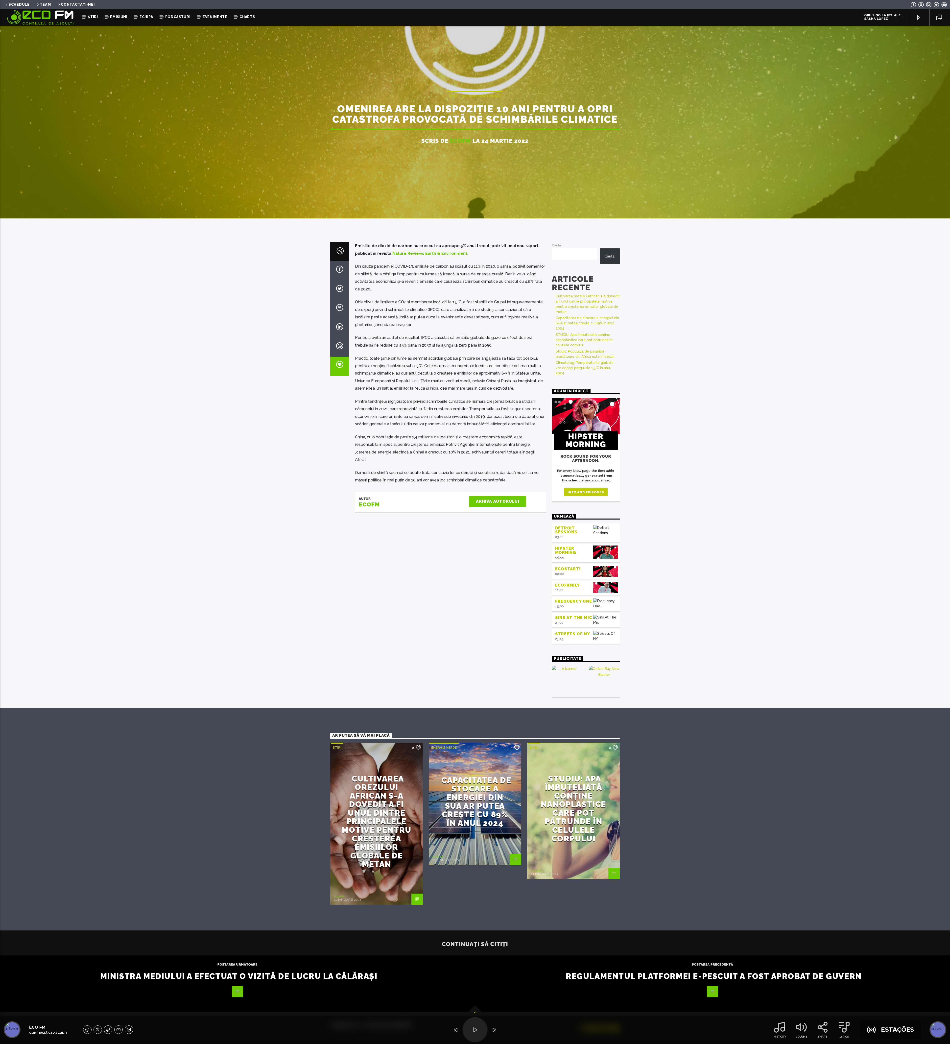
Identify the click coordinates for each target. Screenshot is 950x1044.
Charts (247, 17)
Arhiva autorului (497, 501)
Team (45, 4)
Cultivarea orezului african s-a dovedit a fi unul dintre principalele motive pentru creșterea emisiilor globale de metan (376, 821)
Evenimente (215, 17)
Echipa (146, 17)
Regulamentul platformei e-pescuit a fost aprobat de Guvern (714, 976)
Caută (556, 245)
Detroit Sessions (566, 530)
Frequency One (573, 601)
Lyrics (844, 1036)
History (780, 1036)
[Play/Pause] (475, 1029)
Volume (801, 1036)
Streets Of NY (572, 634)
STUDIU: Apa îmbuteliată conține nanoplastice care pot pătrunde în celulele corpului (584, 340)
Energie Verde (444, 747)
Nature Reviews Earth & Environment (429, 253)
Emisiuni (118, 17)
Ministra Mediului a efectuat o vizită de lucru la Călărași (239, 976)
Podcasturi (177, 17)
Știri (93, 17)
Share (822, 1036)
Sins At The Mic (573, 617)
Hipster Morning (565, 550)
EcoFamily (567, 585)
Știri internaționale (481, 96)
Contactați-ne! (78, 4)
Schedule (19, 4)
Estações (897, 1029)
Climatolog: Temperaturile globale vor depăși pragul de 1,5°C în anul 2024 (585, 368)
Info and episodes (586, 492)
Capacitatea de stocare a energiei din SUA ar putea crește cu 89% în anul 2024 (587, 323)
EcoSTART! (568, 569)
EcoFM (460, 141)
